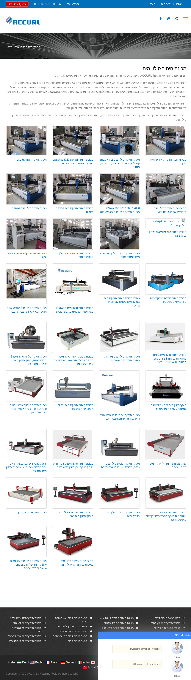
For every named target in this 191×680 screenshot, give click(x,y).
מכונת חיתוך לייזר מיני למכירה (24, 636)
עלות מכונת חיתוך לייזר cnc (72, 626)
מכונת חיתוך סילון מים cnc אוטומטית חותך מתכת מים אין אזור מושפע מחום (166, 516)
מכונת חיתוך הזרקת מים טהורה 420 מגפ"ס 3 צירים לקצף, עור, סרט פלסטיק (28, 409)
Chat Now (162, 671)
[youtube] (169, 19)
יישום (179, 4)
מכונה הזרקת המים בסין (32, 512)
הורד (152, 4)
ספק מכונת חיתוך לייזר (167, 617)
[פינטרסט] (177, 19)
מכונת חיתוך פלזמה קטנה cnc (117, 617)
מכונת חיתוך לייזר (77, 640)
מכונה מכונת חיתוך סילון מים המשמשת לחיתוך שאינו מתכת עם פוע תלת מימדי (73, 360)
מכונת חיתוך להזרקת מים (32, 159)
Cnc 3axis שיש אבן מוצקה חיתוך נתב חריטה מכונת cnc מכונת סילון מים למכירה (26, 467)
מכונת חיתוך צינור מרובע (73, 631)
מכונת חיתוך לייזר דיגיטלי (27, 623)
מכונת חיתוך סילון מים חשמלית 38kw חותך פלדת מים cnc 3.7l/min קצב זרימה (28, 564)
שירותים (165, 4)
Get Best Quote (17, 4)
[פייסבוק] (161, 19)
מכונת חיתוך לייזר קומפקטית (25, 640)
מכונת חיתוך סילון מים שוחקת (29, 208)
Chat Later (145, 672)
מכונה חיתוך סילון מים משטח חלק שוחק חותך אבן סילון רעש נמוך (73, 465)
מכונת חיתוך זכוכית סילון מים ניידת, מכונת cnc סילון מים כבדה (120, 465)
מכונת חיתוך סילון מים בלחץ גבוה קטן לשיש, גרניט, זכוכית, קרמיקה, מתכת (120, 163)
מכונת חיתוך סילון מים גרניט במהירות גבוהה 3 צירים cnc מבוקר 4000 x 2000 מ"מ (169, 358)
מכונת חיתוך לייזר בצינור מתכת (70, 636)
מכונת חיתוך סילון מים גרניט (25, 617)
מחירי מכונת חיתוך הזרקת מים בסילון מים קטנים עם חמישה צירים (122, 302)
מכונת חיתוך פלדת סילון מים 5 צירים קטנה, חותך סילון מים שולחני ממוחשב (29, 360)
